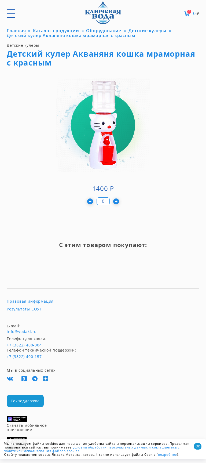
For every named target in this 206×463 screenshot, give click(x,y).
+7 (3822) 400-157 (24, 357)
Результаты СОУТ (24, 309)
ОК (198, 446)
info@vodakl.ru (22, 332)
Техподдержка (25, 400)
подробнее (167, 454)
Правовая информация (30, 301)
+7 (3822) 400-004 (17, 345)
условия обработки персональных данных (110, 447)
